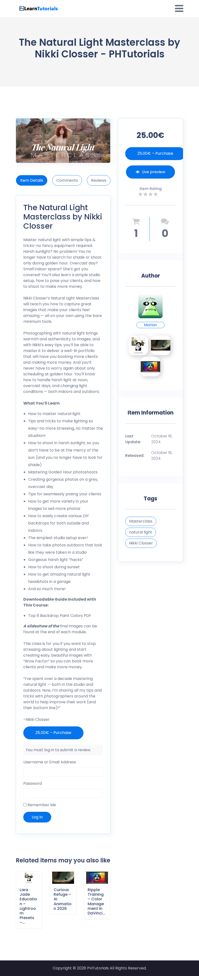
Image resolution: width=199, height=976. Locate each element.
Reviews (98, 180)
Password (32, 783)
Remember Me (41, 805)
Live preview (153, 172)
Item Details (31, 180)
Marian (150, 325)
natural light (140, 532)
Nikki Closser (35, 298)
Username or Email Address (49, 762)
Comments (67, 180)
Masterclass (140, 521)
